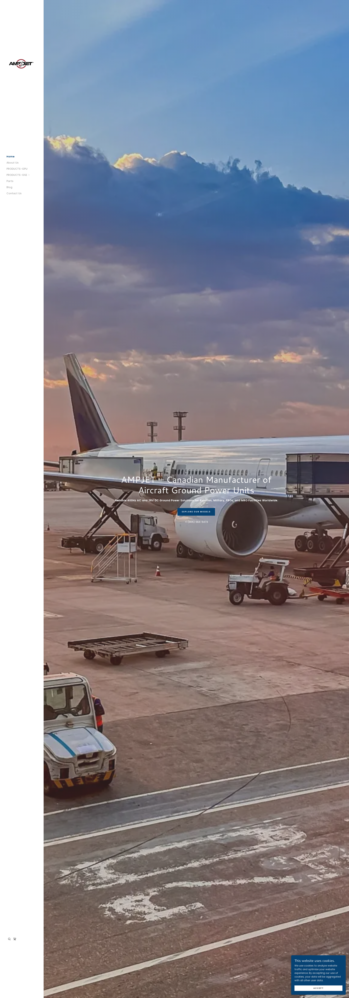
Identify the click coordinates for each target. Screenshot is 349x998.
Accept (318, 988)
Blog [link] (9, 187)
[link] (21, 63)
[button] (25, 175)
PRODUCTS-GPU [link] (17, 168)
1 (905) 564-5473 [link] (197, 522)
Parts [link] (10, 181)
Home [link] (11, 156)
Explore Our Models (196, 511)
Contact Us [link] (14, 193)
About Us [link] (13, 162)
